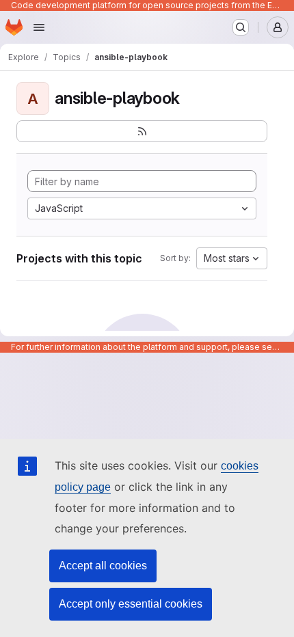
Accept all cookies (103, 565)
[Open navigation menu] (39, 27)
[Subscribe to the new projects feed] (141, 131)
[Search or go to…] (240, 27)
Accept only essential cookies (130, 604)
